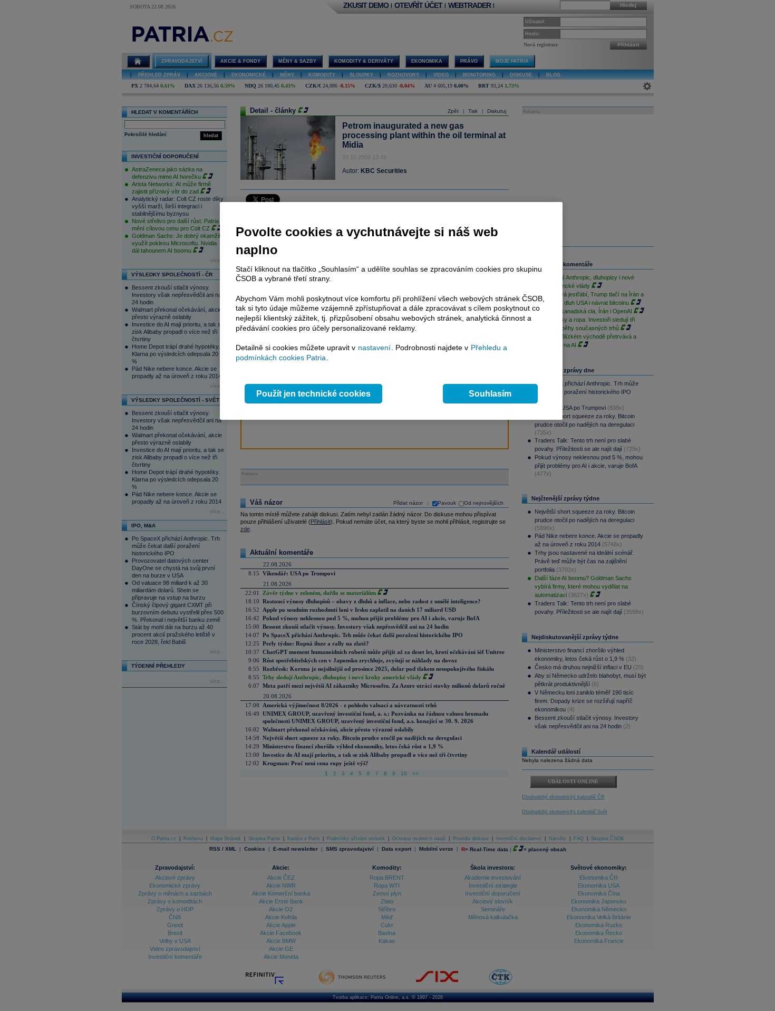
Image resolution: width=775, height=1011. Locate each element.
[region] (391, 311)
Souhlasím (490, 393)
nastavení (374, 347)
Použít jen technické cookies (313, 393)
